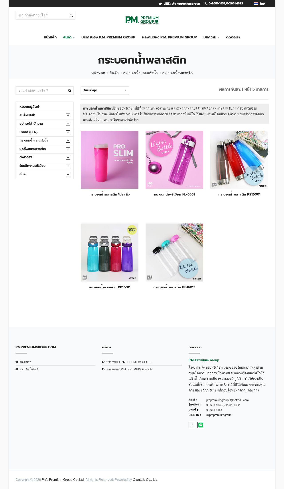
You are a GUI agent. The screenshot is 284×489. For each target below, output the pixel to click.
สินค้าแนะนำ (27, 115)
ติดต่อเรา (233, 37)
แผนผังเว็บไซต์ (29, 369)
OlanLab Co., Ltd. (145, 479)
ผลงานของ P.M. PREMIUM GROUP (169, 37)
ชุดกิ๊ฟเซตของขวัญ (33, 149)
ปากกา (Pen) (28, 132)
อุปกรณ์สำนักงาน (31, 123)
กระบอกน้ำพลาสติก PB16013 (174, 287)
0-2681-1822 (234, 3)
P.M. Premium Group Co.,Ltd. (63, 479)
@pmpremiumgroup (218, 415)
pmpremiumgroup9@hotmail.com (227, 400)
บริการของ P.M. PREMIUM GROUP (108, 37)
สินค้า (67, 37)
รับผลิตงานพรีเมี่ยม (32, 166)
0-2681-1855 (214, 409)
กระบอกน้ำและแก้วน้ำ (140, 72)
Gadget (26, 157)
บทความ (209, 37)
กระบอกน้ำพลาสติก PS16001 (239, 194)
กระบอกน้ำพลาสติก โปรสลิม (109, 194)
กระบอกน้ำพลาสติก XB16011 (109, 287)
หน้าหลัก (50, 37)
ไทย (262, 4)
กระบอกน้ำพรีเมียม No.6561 (174, 194)
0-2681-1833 (217, 3)
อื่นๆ (23, 174)
